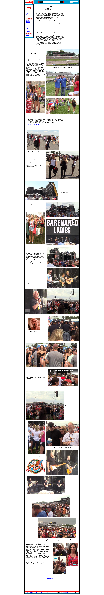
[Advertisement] (73, 23)
